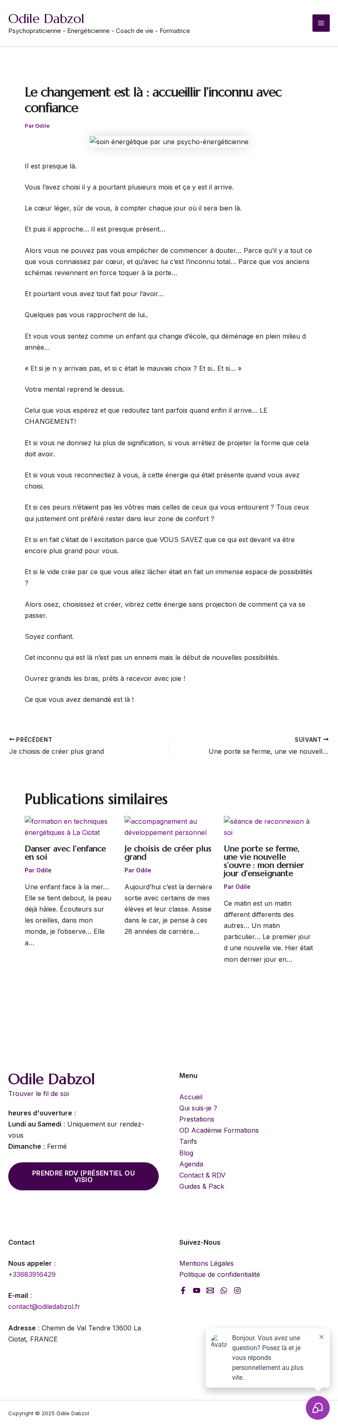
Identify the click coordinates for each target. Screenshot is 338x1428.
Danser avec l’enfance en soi (65, 853)
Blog (186, 1153)
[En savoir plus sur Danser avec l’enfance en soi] (69, 827)
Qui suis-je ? (198, 1108)
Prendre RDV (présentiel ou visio (83, 1176)
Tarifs (188, 1141)
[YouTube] (196, 1290)
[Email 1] (210, 1290)
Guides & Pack (201, 1186)
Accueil (190, 1097)
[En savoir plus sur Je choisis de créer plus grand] (169, 827)
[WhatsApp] (224, 1290)
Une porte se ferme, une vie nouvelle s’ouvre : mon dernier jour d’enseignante (264, 861)
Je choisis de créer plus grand (167, 853)
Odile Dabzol (46, 18)
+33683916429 (32, 1274)
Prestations (196, 1119)
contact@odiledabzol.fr (44, 1306)
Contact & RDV (202, 1175)
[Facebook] (183, 1290)
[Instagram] (237, 1290)
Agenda (191, 1164)
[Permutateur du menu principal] (321, 23)
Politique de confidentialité (219, 1274)
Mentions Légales (206, 1263)
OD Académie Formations (219, 1130)
